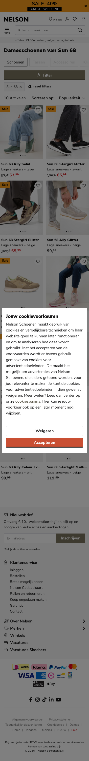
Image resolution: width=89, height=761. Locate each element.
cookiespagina (27, 401)
